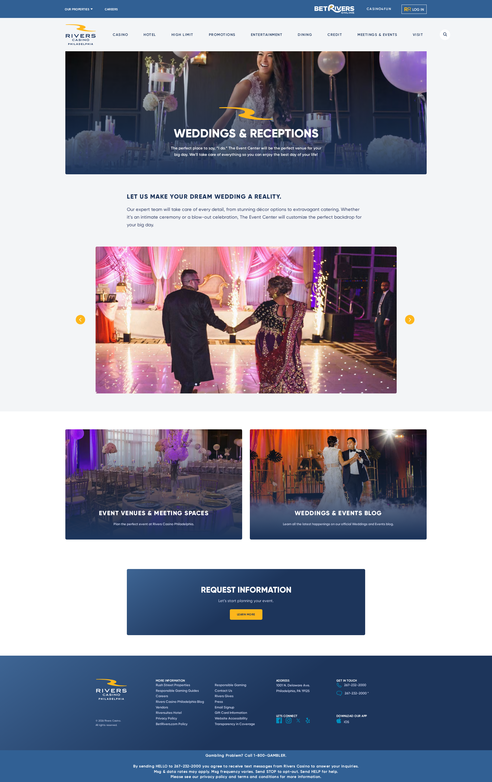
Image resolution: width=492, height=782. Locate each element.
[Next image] (412, 320)
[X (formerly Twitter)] (300, 724)
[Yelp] (309, 724)
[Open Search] (445, 34)
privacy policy (214, 776)
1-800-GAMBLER (269, 755)
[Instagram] (290, 724)
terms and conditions (258, 776)
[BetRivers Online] (334, 9)
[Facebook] (281, 724)
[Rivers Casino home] (80, 35)
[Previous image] (80, 320)
